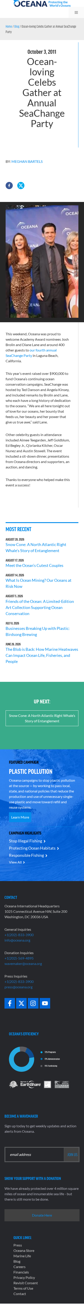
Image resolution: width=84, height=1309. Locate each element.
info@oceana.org (17, 940)
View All (15, 862)
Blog (16, 26)
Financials (21, 1272)
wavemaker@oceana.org (23, 963)
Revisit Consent (25, 1283)
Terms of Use (23, 1288)
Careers (19, 1266)
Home (9, 26)
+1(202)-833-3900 (19, 935)
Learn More (20, 817)
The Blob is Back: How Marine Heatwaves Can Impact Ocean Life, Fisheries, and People (42, 655)
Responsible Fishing (26, 855)
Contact (19, 1293)
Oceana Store (23, 1250)
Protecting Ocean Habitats (32, 848)
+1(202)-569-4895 (19, 958)
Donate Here (42, 1215)
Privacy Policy (24, 1277)
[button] (9, 185)
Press (17, 1245)
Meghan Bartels (27, 161)
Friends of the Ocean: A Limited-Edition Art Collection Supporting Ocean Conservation (40, 607)
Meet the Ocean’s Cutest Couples (34, 565)
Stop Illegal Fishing (25, 840)
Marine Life (22, 1256)
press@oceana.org (18, 987)
